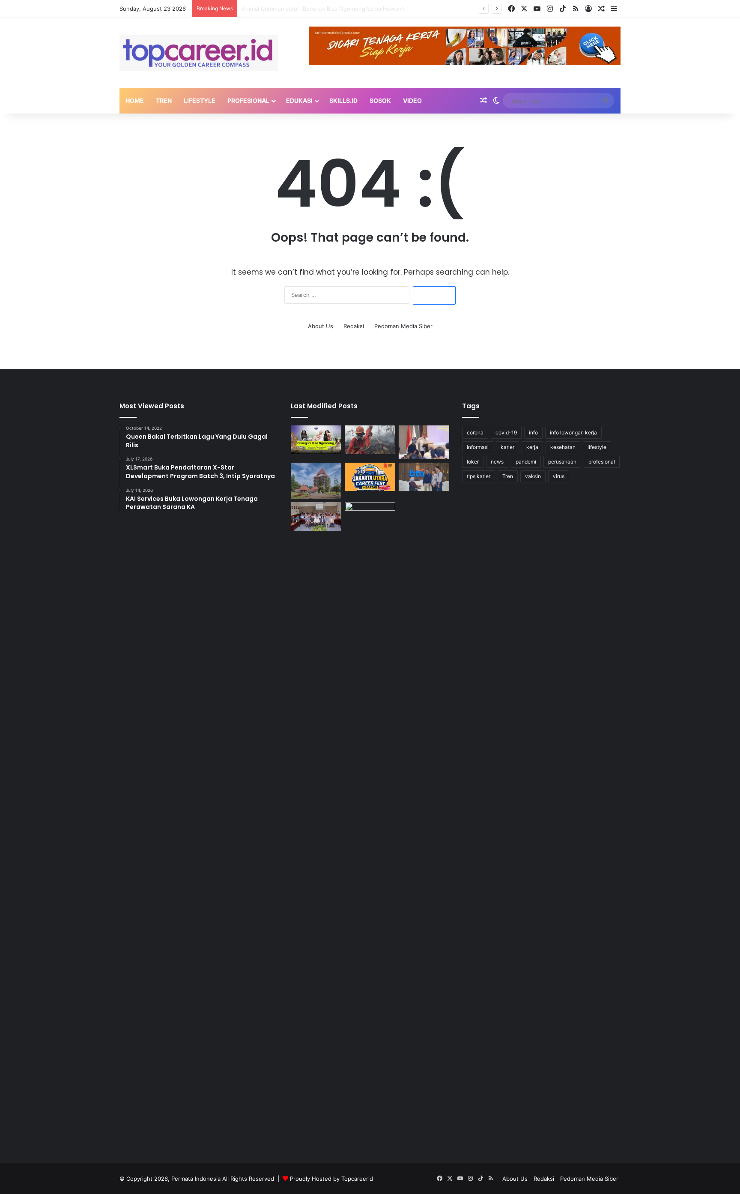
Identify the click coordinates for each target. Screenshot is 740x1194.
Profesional (248, 100)
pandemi (526, 461)
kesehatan (563, 447)
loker (473, 461)
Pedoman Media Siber (403, 326)
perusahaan (562, 461)
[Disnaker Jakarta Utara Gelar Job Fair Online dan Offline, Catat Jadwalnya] (370, 477)
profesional (601, 461)
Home (134, 100)
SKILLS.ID (343, 100)
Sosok (380, 100)
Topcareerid (357, 1178)
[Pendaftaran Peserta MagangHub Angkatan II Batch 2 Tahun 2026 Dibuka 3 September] (424, 442)
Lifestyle (199, 100)
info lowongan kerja (573, 432)
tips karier (478, 476)
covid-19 (506, 432)
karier (507, 447)
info (533, 432)
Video (412, 100)
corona (475, 432)
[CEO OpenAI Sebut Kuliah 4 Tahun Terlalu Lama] (370, 823)
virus (558, 476)
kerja (532, 447)
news (497, 461)
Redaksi (353, 326)
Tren (164, 100)
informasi (478, 447)
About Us (320, 326)
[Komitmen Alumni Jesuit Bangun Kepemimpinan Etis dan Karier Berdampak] (316, 516)
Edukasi (299, 100)
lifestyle (597, 447)
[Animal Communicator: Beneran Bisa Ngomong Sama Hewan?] (316, 439)
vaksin (533, 476)
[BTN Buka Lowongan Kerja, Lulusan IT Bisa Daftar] (424, 477)
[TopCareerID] (198, 53)
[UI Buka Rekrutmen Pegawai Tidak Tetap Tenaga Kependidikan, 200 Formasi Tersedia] (316, 481)
